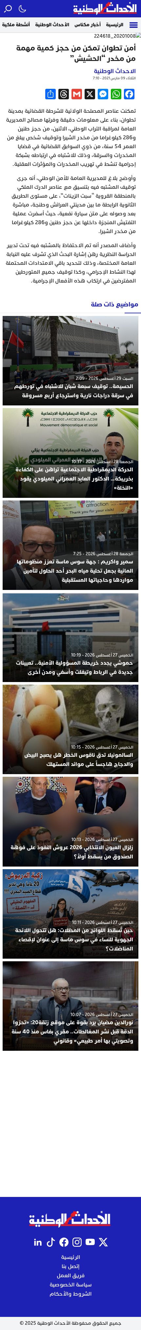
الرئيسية (114, 24)
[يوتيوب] (90, 1242)
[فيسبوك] (64, 1242)
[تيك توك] (51, 1242)
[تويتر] (103, 1242)
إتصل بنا (70, 1266)
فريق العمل (71, 1275)
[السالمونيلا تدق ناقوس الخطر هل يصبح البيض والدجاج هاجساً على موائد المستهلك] (70, 729)
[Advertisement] (70, 1123)
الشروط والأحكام (70, 1294)
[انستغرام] (77, 1242)
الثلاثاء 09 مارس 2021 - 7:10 (114, 78)
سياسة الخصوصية (71, 1284)
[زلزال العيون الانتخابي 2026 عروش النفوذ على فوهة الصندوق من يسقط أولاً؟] (70, 821)
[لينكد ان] (37, 1242)
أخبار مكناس (87, 24)
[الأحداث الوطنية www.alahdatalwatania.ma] (106, 8)
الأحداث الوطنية (52, 24)
